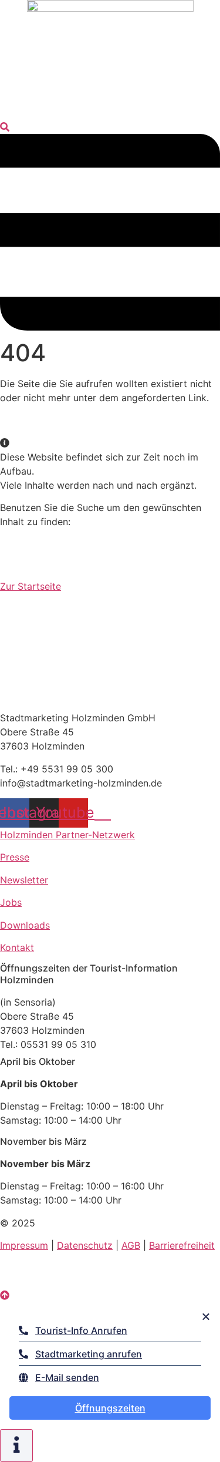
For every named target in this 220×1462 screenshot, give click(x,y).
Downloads (25, 925)
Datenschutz (85, 1245)
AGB (130, 1245)
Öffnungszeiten (110, 1408)
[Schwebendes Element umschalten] (16, 1445)
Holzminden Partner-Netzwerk (67, 835)
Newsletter (24, 880)
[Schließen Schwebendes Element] (206, 1316)
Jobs (11, 902)
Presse (14, 857)
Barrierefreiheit (182, 1245)
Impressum (24, 1245)
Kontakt (17, 947)
